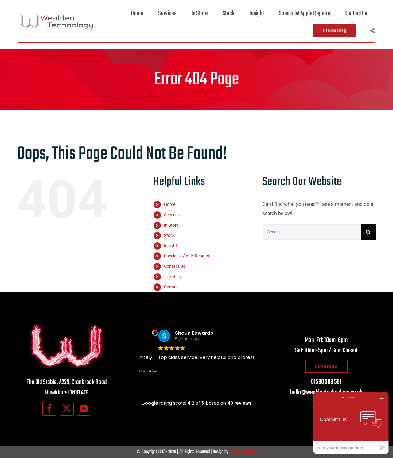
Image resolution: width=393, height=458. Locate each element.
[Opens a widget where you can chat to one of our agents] (351, 423)
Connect (172, 286)
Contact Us (174, 266)
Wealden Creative (243, 452)
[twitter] (67, 409)
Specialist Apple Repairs (186, 255)
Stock (169, 235)
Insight (170, 245)
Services (172, 214)
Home (169, 204)
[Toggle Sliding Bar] (372, 30)
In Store (171, 225)
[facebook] (49, 409)
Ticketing (172, 276)
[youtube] (84, 409)
